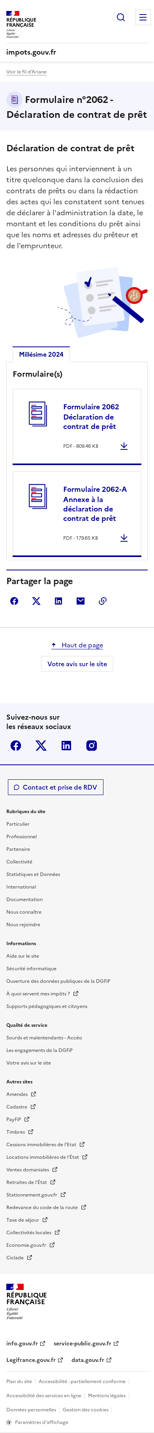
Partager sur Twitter (36, 601)
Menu (143, 17)
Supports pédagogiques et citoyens (46, 1006)
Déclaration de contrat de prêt (91, 416)
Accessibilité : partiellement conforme (82, 1381)
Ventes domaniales (28, 1169)
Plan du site (19, 1381)
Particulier (18, 824)
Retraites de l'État (27, 1182)
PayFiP (14, 1119)
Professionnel (21, 836)
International (21, 887)
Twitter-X (41, 745)
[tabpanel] (77, 462)
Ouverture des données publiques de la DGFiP (58, 981)
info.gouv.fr (22, 1344)
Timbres (16, 1132)
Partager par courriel (80, 601)
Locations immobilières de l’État (43, 1157)
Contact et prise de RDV (60, 787)
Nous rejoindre (23, 924)
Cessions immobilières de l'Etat (41, 1144)
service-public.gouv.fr (82, 1344)
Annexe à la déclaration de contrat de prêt (95, 504)
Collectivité (19, 861)
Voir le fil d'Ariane (26, 71)
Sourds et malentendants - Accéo (44, 1037)
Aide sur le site (22, 956)
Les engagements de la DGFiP (39, 1050)
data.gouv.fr (87, 1360)
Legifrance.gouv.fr (31, 1360)
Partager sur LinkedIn (58, 601)
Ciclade (15, 1257)
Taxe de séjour (23, 1220)
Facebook (15, 745)
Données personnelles (31, 1409)
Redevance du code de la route (42, 1207)
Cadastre (17, 1106)
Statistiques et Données (33, 874)
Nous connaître (23, 912)
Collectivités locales (29, 1232)
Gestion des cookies (86, 1409)
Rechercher (121, 17)
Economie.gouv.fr (26, 1245)
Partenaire (18, 849)
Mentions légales (107, 1395)
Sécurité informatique (31, 968)
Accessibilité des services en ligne (43, 1395)
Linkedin (66, 745)
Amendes (17, 1094)
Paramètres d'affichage (41, 1422)
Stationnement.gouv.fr (32, 1194)
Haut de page (81, 645)
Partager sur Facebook (14, 601)
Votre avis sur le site (77, 664)
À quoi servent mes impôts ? (38, 993)
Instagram (91, 745)
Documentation (24, 899)
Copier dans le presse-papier (103, 601)
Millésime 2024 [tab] (41, 354)
